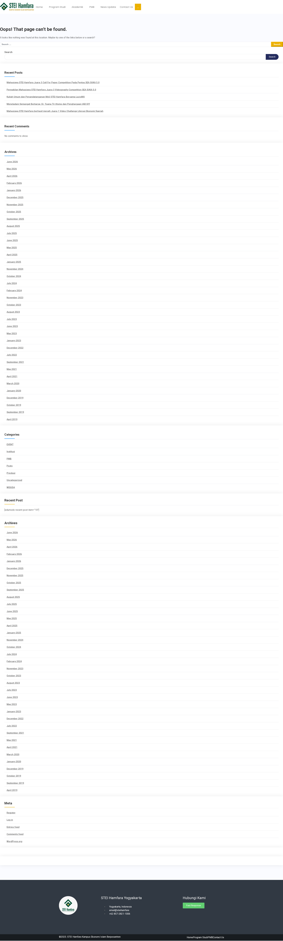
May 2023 (12, 333)
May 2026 (12, 168)
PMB (92, 7)
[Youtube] (195, 913)
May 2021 (12, 369)
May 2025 (12, 247)
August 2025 (13, 226)
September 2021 (15, 362)
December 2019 (15, 397)
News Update (108, 7)
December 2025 (15, 197)
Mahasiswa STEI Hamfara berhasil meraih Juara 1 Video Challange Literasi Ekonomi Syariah (55, 111)
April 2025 (12, 254)
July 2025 (12, 233)
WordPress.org (14, 841)
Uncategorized (14, 480)
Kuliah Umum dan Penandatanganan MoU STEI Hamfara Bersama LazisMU (46, 96)
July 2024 (12, 283)
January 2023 (14, 340)
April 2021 (12, 376)
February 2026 (14, 183)
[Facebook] (185, 913)
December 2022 (15, 347)
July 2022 (12, 355)
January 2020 (14, 390)
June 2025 (12, 240)
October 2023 (14, 305)
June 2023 (12, 326)
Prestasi (11, 473)
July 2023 (12, 319)
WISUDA (11, 487)
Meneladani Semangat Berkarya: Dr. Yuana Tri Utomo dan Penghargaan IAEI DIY (48, 104)
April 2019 (12, 419)
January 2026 (14, 190)
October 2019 (14, 405)
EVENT (10, 444)
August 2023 (13, 312)
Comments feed (15, 834)
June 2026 (12, 161)
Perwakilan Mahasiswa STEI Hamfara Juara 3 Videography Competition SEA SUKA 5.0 (51, 89)
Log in (10, 820)
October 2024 (14, 276)
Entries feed (13, 827)
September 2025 (15, 219)
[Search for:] (135, 44)
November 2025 (15, 204)
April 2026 (12, 176)
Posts (10, 466)
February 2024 (14, 290)
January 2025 (14, 262)
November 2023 (15, 297)
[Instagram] (190, 913)
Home (39, 7)
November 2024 (15, 269)
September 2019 (15, 412)
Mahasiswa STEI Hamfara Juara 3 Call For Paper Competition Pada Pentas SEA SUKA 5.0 (53, 82)
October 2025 (14, 211)
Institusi (11, 451)
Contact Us (126, 7)
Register (11, 812)
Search (8, 52)
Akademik (78, 7)
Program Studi (57, 7)
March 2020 (13, 383)
